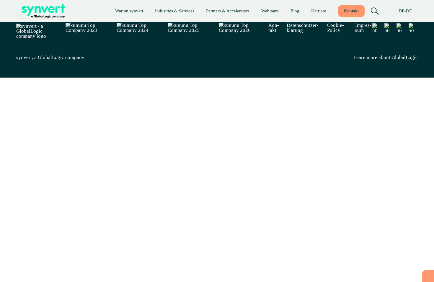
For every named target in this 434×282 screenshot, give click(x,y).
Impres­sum (363, 28)
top (428, 276)
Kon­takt (351, 11)
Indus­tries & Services (174, 11)
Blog (295, 11)
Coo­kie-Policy (335, 28)
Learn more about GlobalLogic (385, 57)
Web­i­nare (270, 11)
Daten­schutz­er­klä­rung (303, 28)
